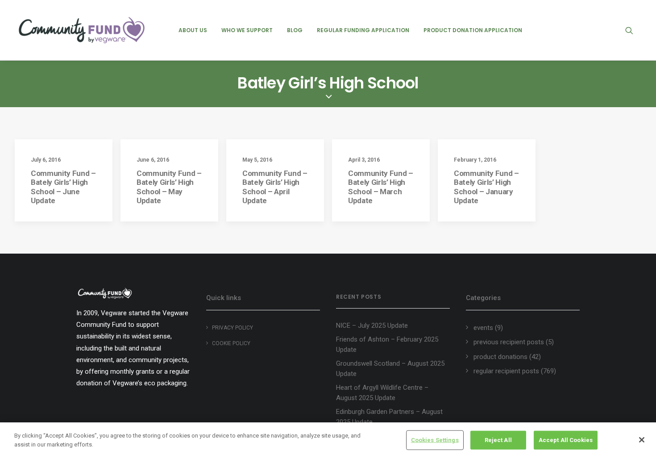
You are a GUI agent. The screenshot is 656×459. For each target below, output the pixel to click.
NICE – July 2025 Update (372, 325)
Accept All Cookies (566, 440)
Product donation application (472, 30)
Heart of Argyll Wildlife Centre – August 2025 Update (382, 393)
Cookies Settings (435, 440)
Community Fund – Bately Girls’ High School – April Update (274, 187)
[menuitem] (192, 30)
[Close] (642, 440)
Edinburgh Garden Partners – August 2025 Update (389, 417)
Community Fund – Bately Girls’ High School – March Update (380, 187)
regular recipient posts (506, 371)
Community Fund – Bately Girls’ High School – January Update (486, 187)
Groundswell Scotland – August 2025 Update (390, 368)
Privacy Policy (232, 328)
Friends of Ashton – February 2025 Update (387, 344)
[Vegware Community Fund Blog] (82, 30)
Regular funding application (363, 30)
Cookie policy (231, 343)
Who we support (247, 30)
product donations (500, 357)
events (483, 328)
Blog (295, 30)
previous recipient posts (508, 342)
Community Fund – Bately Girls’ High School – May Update (169, 187)
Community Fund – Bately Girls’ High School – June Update (63, 187)
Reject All (498, 440)
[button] (633, 30)
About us (193, 30)
